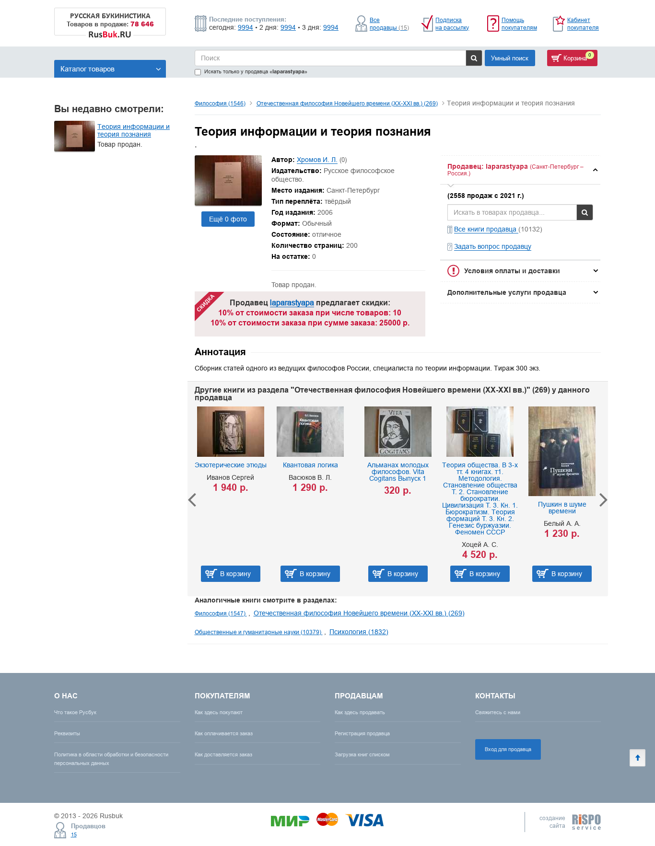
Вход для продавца (508, 749)
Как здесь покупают (219, 712)
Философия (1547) (221, 613)
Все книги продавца (486, 229)
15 (74, 834)
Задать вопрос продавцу (492, 246)
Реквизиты (67, 733)
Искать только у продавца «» (255, 71)
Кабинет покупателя (583, 23)
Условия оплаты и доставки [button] (512, 271)
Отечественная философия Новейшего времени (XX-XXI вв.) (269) (347, 103)
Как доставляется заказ (223, 754)
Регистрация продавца (362, 733)
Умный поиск (509, 58)
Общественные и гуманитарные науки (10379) (259, 632)
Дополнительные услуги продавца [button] (506, 292)
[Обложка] (228, 203)
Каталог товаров (87, 69)
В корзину (240, 574)
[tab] (520, 170)
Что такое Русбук (75, 712)
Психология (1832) (358, 632)
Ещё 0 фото (228, 219)
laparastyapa (292, 302)
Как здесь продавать (360, 712)
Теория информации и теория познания (133, 130)
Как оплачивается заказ (224, 733)
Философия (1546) (220, 103)
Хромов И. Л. (317, 159)
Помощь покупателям (519, 23)
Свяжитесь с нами (497, 712)
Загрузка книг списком (362, 754)
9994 (245, 27)
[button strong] (520, 170)
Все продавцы (389, 23)
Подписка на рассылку (452, 23)
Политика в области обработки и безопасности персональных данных (111, 758)
